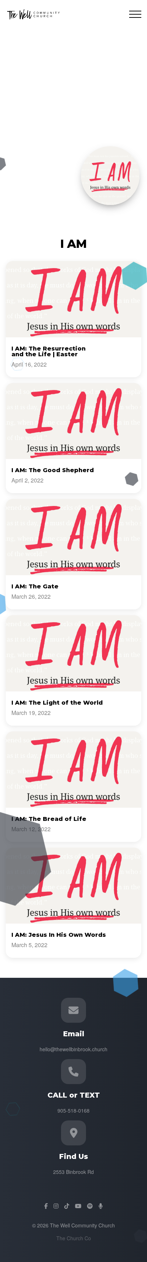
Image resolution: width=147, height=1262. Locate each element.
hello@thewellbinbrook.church (73, 1049)
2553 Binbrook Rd (73, 1171)
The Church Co (73, 1238)
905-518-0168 (73, 1110)
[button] (135, 14)
